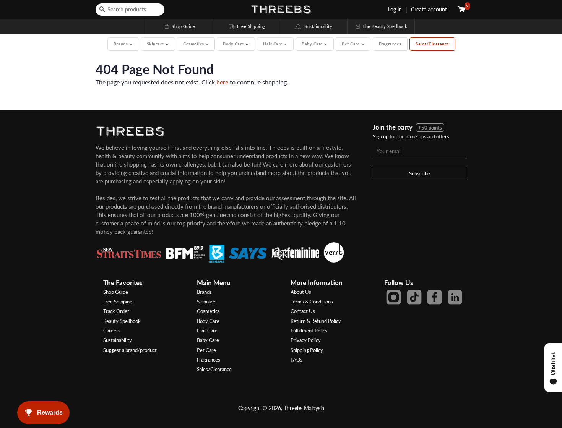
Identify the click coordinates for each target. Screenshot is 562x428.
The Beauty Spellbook (380, 26)
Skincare (206, 301)
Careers (111, 330)
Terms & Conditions (312, 301)
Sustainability (317, 26)
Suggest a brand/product (130, 350)
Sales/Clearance (432, 43)
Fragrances (390, 43)
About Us (301, 292)
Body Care (208, 321)
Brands (204, 292)
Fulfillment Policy (309, 330)
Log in (395, 9)
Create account (429, 9)
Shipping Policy (307, 350)
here (222, 82)
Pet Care (206, 350)
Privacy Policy (306, 340)
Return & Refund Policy (316, 321)
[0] (462, 9)
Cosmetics (208, 311)
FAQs (296, 360)
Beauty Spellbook (122, 321)
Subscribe (419, 173)
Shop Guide (179, 26)
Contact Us (303, 311)
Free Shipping (246, 26)
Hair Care (207, 330)
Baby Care (208, 340)
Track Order (116, 311)
